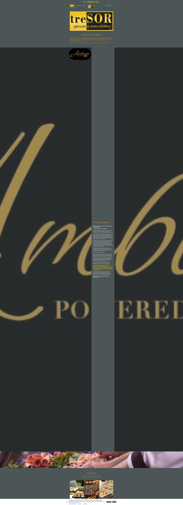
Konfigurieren (85, 503)
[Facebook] (106, 5)
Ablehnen (114, 501)
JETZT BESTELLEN (73, 464)
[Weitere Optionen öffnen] (77, 7)
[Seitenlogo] (91, 6)
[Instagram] (108, 5)
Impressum (79, 503)
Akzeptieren (109, 501)
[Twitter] (110, 5)
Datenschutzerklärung (72, 503)
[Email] (112, 5)
